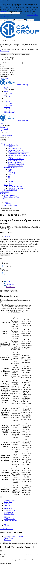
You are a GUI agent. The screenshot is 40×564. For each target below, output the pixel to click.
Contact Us (7, 525)
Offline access (5, 322)
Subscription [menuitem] (8, 185)
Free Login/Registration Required (17, 547)
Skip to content (4, 78)
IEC (9, 176)
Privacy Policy (8, 538)
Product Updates (9, 514)
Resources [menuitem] (3, 193)
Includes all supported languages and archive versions (5, 371)
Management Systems (14, 162)
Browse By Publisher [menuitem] (10, 167)
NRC (9, 179)
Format (2, 269)
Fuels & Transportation (15, 148)
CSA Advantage (15, 315)
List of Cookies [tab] (8, 59)
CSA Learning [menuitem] (4, 192)
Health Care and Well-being (16, 159)
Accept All (4, 11)
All (3, 67)
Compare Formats (9, 296)
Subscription (8, 502)
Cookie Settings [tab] (9, 58)
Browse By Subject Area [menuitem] (11, 145)
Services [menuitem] (2, 199)
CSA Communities (9, 519)
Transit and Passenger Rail (16, 164)
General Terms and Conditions (13, 536)
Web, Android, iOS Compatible (5, 489)
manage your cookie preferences (10, 13)
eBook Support (8, 512)
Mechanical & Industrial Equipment (19, 155)
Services (6, 503)
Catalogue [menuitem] (3, 143)
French (10, 93)
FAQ (5, 524)
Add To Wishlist (5, 255)
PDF (4, 275)
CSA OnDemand (26, 315)
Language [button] (7, 101)
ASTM (10, 171)
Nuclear (10, 157)
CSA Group (11, 173)
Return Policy (8, 508)
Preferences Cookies (8, 70)
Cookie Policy (4, 51)
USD (5, 95)
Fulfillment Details (9, 510)
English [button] (6, 91)
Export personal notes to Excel (5, 444)
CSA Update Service (10, 520)
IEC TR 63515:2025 (10, 205)
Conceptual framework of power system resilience (20, 221)
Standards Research (10, 195)
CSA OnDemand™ (10, 112)
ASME (10, 169)
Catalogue (7, 505)
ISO (9, 178)
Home (6, 202)
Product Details (6, 232)
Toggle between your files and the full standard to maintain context (5, 413)
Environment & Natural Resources (18, 152)
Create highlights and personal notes (5, 344)
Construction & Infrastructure (17, 153)
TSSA (10, 183)
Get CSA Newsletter (6, 529)
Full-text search (5, 332)
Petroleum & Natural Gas (15, 150)
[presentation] (0, 39)
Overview (7, 236)
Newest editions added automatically (5, 357)
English (10, 103)
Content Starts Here (6, 209)
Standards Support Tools (11, 197)
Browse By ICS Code (10, 190)
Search (2, 63)
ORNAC (10, 181)
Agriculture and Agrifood (15, 166)
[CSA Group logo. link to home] (20, 37)
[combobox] (9, 138)
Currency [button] (7, 107)
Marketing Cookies (8, 74)
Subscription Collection (15, 186)
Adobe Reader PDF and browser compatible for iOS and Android (5, 475)
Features (5, 315)
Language (3, 262)
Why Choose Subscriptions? (16, 188)
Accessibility (8, 540)
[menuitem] (24, 147)
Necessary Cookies (8, 68)
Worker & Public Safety (15, 160)
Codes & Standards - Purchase (9, 210)
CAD (9, 96)
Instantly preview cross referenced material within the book (5, 430)
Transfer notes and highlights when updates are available (5, 458)
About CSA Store (9, 500)
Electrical (10, 147)
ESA (9, 174)
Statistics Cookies (7, 72)
